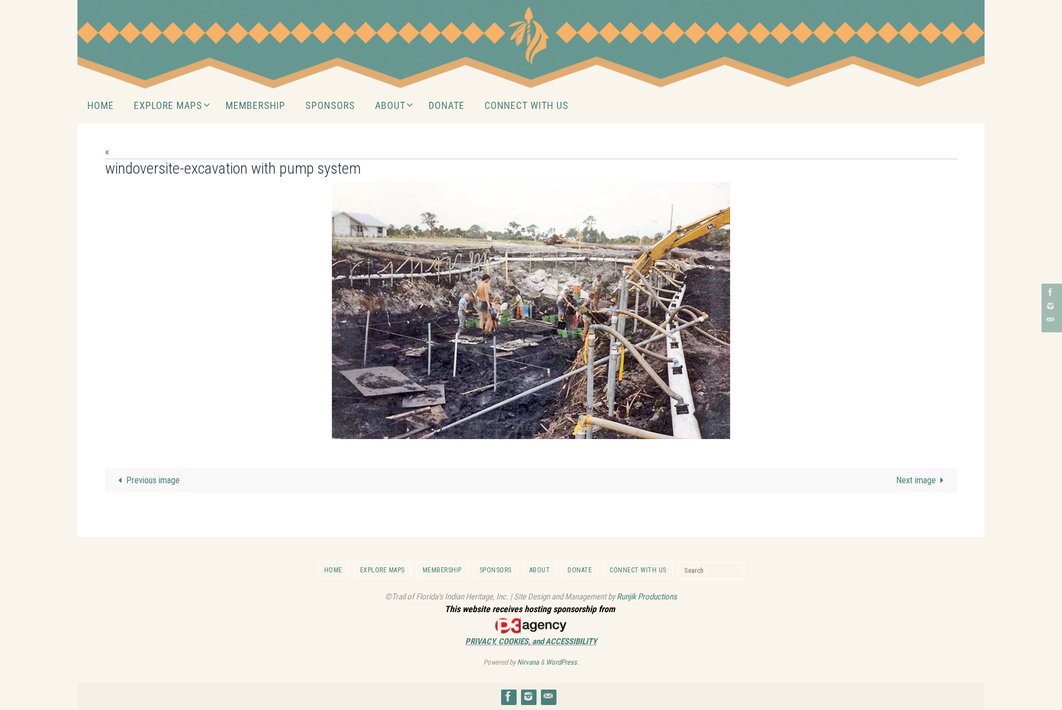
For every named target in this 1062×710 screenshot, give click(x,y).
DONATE (580, 570)
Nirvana (528, 662)
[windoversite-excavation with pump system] (531, 310)
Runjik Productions (647, 597)
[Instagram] (1050, 306)
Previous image (153, 480)
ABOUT (539, 570)
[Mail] (1050, 319)
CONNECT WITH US (638, 570)
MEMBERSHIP (442, 570)
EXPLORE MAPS (382, 570)
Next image (916, 480)
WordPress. (562, 662)
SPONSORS (496, 570)
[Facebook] (1050, 292)
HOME (333, 570)
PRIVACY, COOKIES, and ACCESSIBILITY (531, 641)
